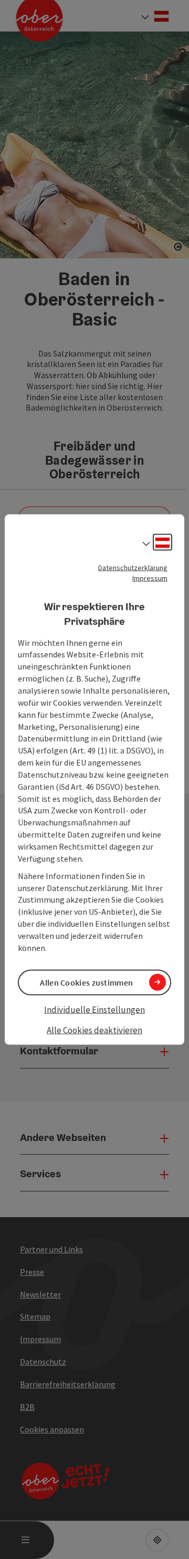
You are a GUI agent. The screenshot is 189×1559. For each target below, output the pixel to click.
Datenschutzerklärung (132, 567)
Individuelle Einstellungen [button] (94, 1009)
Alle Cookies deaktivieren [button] (94, 1030)
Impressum (149, 577)
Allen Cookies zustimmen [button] (86, 982)
